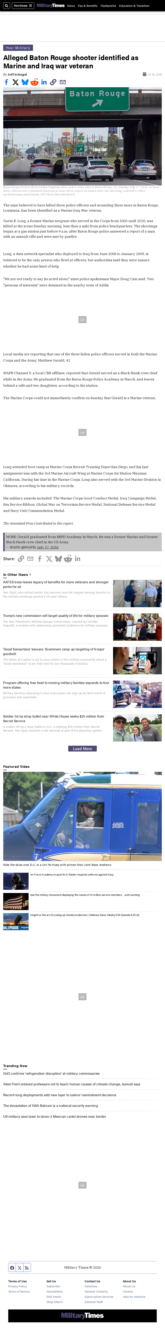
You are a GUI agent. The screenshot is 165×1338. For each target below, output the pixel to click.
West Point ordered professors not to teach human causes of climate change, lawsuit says (71, 1083)
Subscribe (53, 1286)
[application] (82, 816)
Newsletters (54, 1291)
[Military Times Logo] (51, 5)
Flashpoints (108, 5)
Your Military (18, 47)
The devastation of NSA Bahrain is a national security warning (50, 1105)
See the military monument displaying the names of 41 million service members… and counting (85, 895)
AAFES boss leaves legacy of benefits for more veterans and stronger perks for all (56, 584)
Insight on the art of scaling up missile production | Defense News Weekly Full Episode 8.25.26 (84, 915)
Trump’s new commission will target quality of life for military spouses (55, 615)
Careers (128, 1291)
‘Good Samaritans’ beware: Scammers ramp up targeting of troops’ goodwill (54, 651)
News (71, 5)
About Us (129, 1286)
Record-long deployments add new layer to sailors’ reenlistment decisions (60, 1094)
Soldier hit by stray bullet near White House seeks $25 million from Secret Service (53, 718)
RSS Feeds (53, 1296)
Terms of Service (19, 1291)
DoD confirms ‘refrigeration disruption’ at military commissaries (51, 1073)
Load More (82, 748)
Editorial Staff (94, 1302)
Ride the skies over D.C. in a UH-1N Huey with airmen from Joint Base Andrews (57, 864)
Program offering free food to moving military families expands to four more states (56, 684)
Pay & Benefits (87, 5)
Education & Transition (134, 5)
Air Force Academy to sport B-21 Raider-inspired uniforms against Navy (71, 874)
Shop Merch (54, 1302)
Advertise (91, 1286)
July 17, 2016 (48, 547)
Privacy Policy (17, 1286)
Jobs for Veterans (134, 1296)
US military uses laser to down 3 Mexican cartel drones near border (54, 1116)
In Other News (15, 574)
